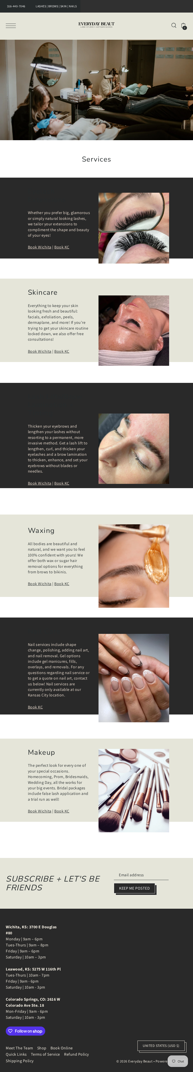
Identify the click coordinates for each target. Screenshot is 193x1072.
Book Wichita (40, 247)
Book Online (62, 1048)
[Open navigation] (12, 25)
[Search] (173, 25)
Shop (41, 1048)
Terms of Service (45, 1054)
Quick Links (16, 1054)
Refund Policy (76, 1054)
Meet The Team (19, 1048)
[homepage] (96, 25)
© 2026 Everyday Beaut (134, 1061)
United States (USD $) (161, 1045)
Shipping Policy (20, 1060)
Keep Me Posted (134, 888)
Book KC (61, 247)
